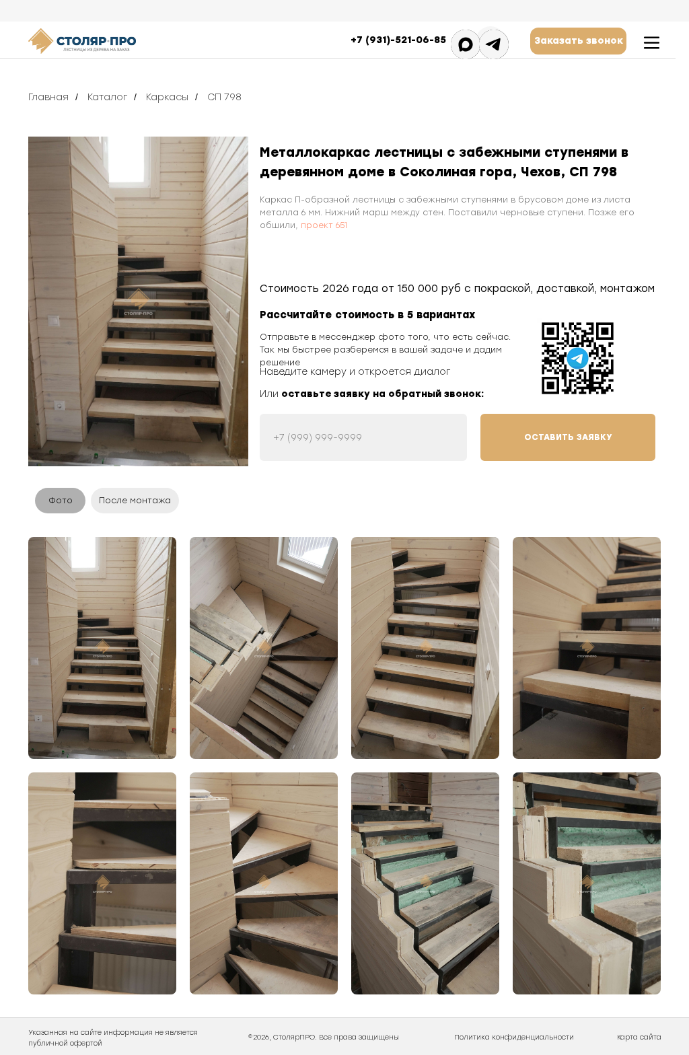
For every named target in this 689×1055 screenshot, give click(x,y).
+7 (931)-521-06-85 (398, 40)
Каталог (107, 97)
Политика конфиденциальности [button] (514, 1037)
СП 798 (224, 97)
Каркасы (167, 97)
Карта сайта (639, 1037)
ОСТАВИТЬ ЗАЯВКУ (568, 437)
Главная (48, 97)
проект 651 (324, 225)
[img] (138, 301)
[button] (578, 41)
